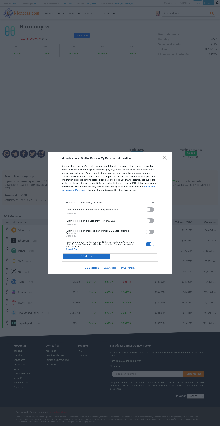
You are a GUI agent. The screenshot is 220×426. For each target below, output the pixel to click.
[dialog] (110, 213)
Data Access (110, 267)
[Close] (166, 159)
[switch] (150, 209)
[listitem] (110, 202)
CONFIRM (87, 256)
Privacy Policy (128, 267)
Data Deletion (92, 267)
